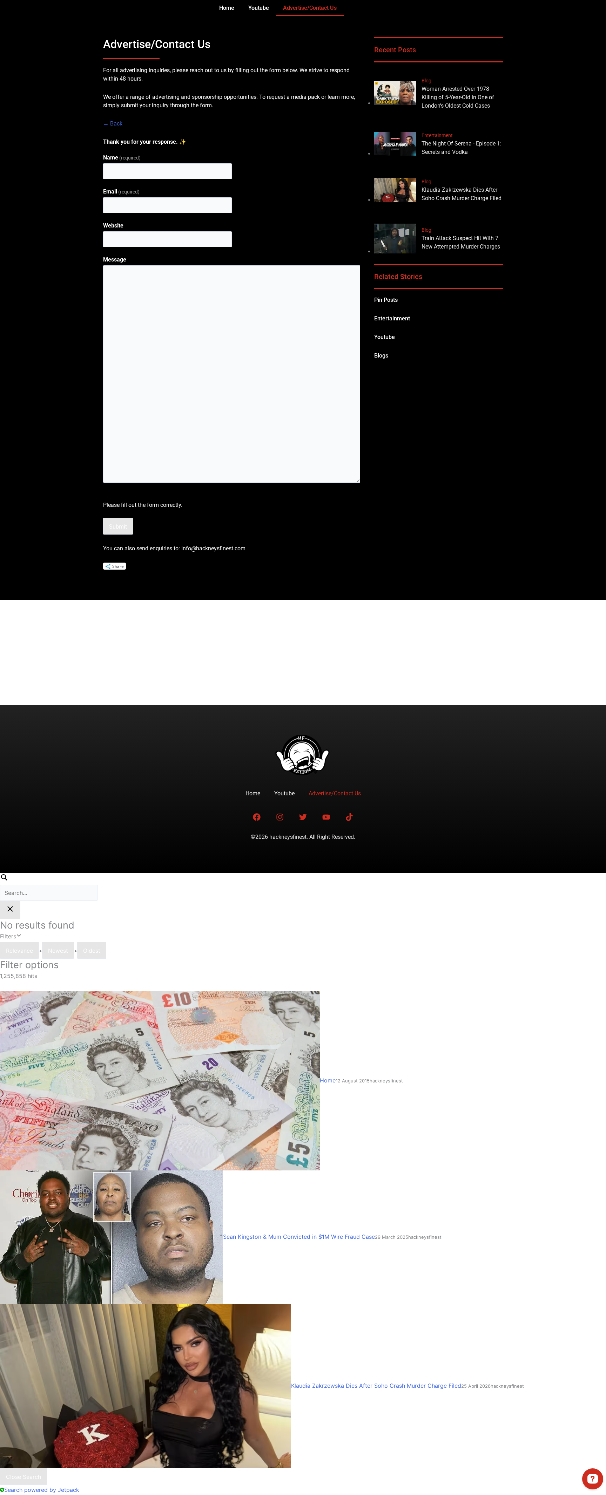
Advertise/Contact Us (310, 8)
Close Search (23, 1476)
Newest (58, 950)
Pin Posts (386, 300)
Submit (118, 526)
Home (226, 8)
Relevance (19, 950)
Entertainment (392, 318)
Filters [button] (18, 935)
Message (114, 259)
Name (122, 157)
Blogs (381, 355)
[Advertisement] (303, 652)
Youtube (258, 8)
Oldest (91, 950)
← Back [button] (112, 123)
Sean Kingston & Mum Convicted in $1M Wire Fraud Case (299, 1236)
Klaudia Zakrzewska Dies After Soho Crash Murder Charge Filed (376, 1385)
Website (113, 225)
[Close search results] (10, 910)
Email (121, 191)
